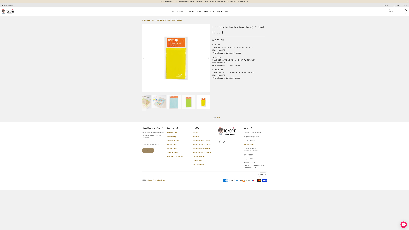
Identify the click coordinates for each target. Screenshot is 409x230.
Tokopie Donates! (198, 164)
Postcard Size (241, 86)
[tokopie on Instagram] (223, 141)
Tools (218, 117)
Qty (213, 92)
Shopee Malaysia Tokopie (201, 140)
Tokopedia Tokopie (199, 156)
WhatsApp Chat (249, 144)
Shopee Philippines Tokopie (202, 148)
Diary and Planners (178, 11)
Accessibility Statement (175, 156)
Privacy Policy (171, 148)
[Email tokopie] (227, 141)
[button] (403, 224)
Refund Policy (171, 144)
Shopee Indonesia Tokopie (202, 152)
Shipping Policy (172, 132)
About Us (196, 136)
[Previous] (144, 58)
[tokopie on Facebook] (220, 141)
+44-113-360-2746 (7, 5)
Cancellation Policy (173, 140)
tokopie (149, 180)
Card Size (217, 86)
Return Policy (171, 136)
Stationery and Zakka (220, 11)
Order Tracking (198, 160)
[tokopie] (8, 12)
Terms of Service (173, 152)
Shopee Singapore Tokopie (202, 144)
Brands (206, 11)
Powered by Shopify (159, 180)
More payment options (251, 108)
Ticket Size (228, 86)
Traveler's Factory (195, 11)
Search (195, 132)
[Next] (208, 58)
